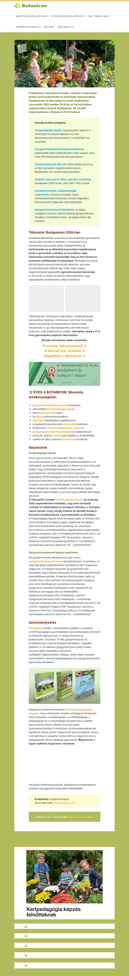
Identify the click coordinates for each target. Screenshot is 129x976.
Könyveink (35, 628)
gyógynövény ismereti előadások (52, 431)
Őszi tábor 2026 (97, 16)
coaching (57, 435)
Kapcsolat (65, 26)
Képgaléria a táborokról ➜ (64, 355)
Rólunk (48, 26)
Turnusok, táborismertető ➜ (64, 345)
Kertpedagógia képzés (31, 16)
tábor (39, 416)
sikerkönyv (46, 413)
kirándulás (69, 424)
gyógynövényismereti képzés (50, 405)
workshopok (69, 439)
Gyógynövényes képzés (67, 16)
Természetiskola (27, 26)
